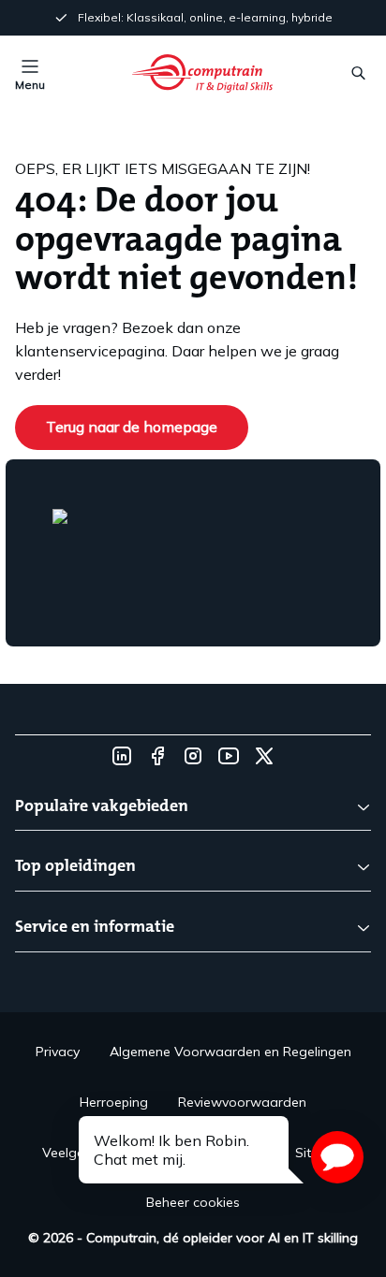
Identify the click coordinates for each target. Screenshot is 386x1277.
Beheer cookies (193, 1202)
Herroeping (114, 1102)
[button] (337, 1157)
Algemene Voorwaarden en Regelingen (230, 1051)
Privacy (58, 1051)
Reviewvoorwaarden (242, 1102)
